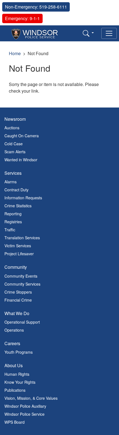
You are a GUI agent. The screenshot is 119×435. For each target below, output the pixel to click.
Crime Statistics (18, 205)
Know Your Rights (19, 382)
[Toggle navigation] (109, 33)
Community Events (20, 276)
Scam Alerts (14, 151)
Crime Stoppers (18, 292)
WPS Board (14, 422)
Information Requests (23, 197)
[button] (88, 33)
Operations (14, 330)
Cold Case (13, 143)
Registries (13, 221)
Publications (14, 390)
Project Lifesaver (19, 253)
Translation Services (22, 237)
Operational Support (22, 322)
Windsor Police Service (24, 414)
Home (15, 53)
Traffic (9, 229)
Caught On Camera (21, 135)
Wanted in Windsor (20, 159)
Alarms (10, 181)
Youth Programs (18, 352)
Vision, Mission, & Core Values (31, 398)
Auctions (11, 127)
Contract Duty (16, 189)
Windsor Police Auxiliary (25, 406)
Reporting (13, 213)
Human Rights (16, 374)
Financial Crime (18, 300)
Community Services (22, 284)
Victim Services (17, 245)
